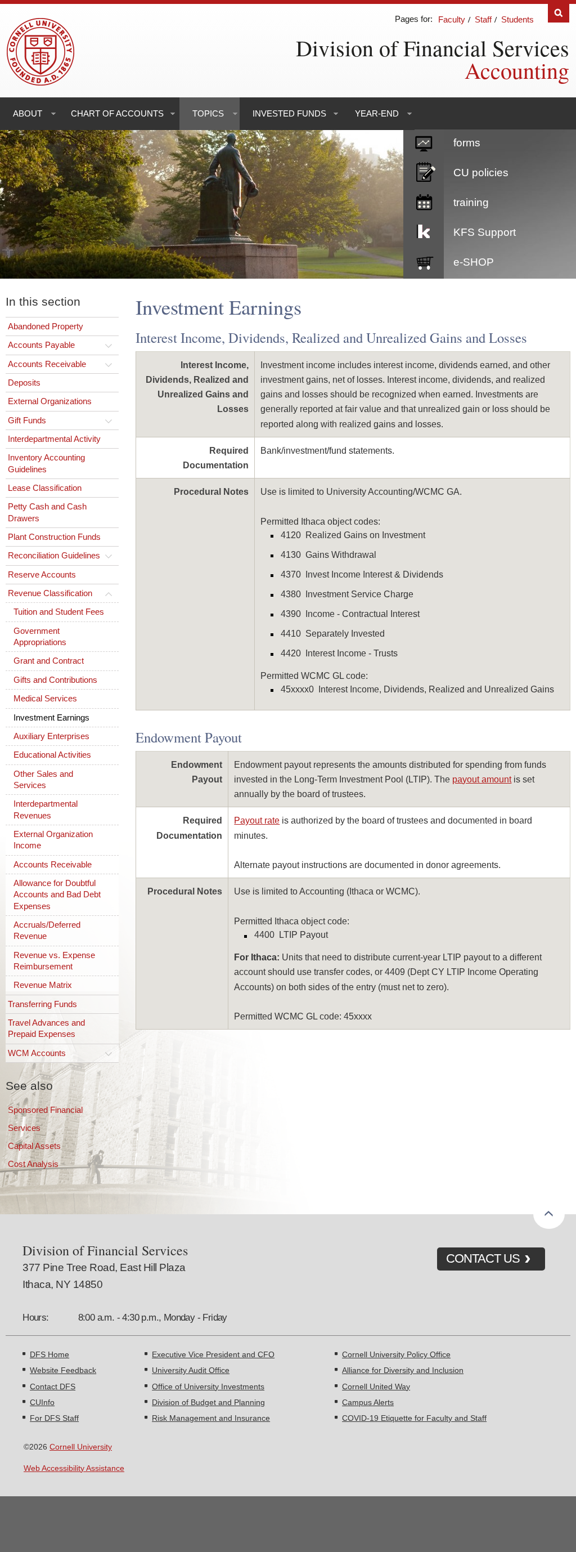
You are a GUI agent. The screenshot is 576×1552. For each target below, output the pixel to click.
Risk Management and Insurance (211, 1418)
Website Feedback (63, 1370)
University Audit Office (191, 1370)
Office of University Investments (208, 1386)
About (27, 113)
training (471, 202)
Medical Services (45, 698)
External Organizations (50, 401)
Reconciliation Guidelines (54, 555)
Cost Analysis (33, 1164)
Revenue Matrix (43, 985)
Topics (208, 113)
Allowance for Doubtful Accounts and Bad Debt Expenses (57, 894)
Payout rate (257, 820)
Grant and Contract (49, 660)
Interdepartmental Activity (54, 439)
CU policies (480, 172)
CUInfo (42, 1402)
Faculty (451, 19)
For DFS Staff (54, 1418)
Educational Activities (52, 754)
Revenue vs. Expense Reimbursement (54, 960)
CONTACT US (483, 1258)
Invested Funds (289, 113)
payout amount (481, 779)
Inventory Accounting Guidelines (46, 463)
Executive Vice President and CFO (213, 1354)
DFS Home (49, 1354)
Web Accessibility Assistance (74, 1468)
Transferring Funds (42, 1004)
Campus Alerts (368, 1402)
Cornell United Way (376, 1386)
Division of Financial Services (432, 47)
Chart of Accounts (117, 113)
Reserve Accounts (42, 574)
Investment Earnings (51, 717)
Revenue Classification (50, 593)
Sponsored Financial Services (45, 1119)
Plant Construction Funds (54, 537)
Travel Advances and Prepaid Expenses (46, 1028)
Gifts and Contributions (55, 680)
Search (558, 13)
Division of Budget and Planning (208, 1402)
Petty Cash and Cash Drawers (47, 512)
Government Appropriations (40, 636)
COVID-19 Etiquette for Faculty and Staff (414, 1418)
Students (517, 19)
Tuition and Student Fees (59, 611)
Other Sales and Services (43, 779)
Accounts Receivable (47, 364)
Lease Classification (45, 488)
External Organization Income (53, 839)
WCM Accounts (37, 1053)
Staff (483, 19)
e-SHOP (473, 262)
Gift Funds (27, 420)
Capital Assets (34, 1146)
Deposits (24, 382)
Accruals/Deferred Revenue (47, 930)
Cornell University (81, 1446)
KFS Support (484, 232)
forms (466, 143)
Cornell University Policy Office (396, 1354)
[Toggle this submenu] (108, 345)
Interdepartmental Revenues (46, 809)
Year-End (377, 113)
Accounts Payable (41, 345)
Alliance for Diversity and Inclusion (403, 1370)
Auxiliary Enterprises (51, 736)
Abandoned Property (45, 326)
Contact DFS (52, 1386)
